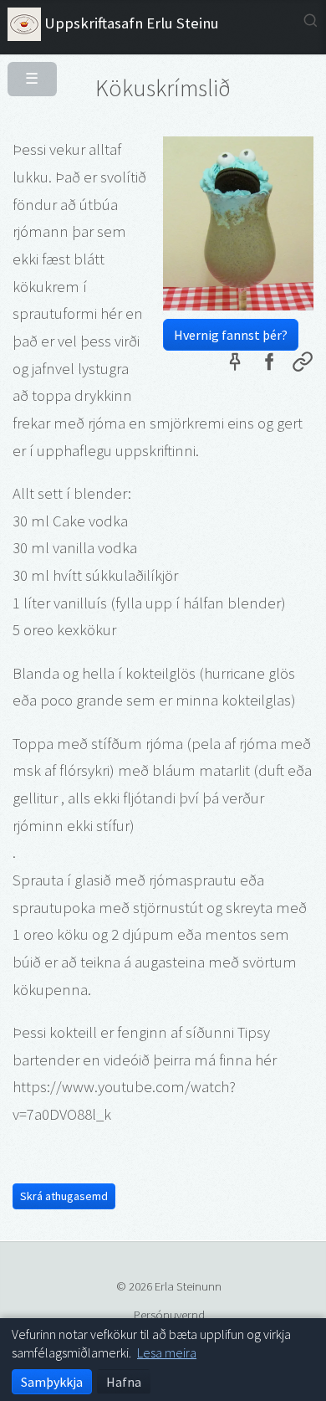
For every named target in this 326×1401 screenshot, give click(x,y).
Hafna (123, 1381)
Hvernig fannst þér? (231, 334)
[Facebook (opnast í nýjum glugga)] (268, 365)
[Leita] (310, 20)
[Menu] (25, 72)
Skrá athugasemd (64, 1195)
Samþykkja (52, 1381)
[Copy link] (302, 365)
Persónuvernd (169, 1314)
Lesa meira (166, 1352)
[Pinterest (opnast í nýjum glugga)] (235, 365)
